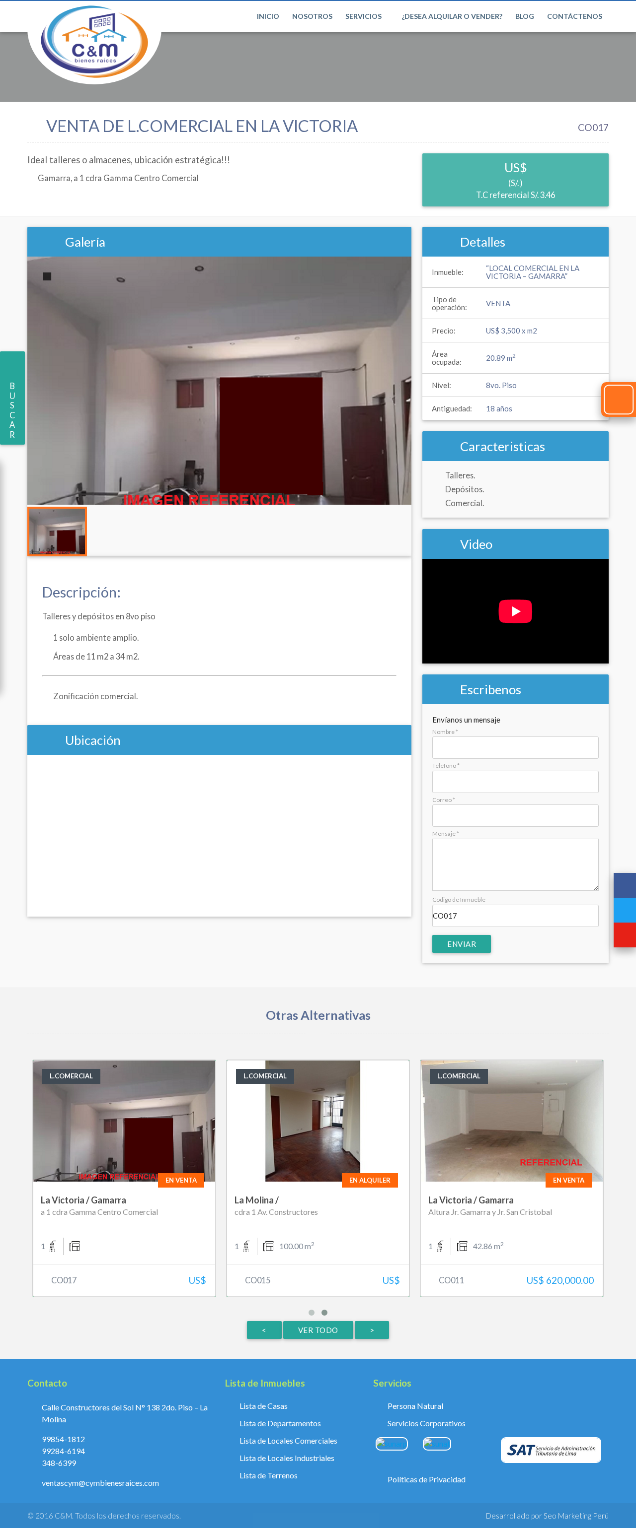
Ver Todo (318, 1330)
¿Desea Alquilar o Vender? (451, 16)
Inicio (268, 16)
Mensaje (445, 833)
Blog (524, 16)
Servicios (364, 16)
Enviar (461, 943)
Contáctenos (574, 16)
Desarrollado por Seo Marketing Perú (547, 1515)
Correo (443, 799)
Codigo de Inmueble (458, 899)
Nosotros (312, 16)
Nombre (445, 731)
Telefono (446, 765)
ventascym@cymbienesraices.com (100, 1482)
